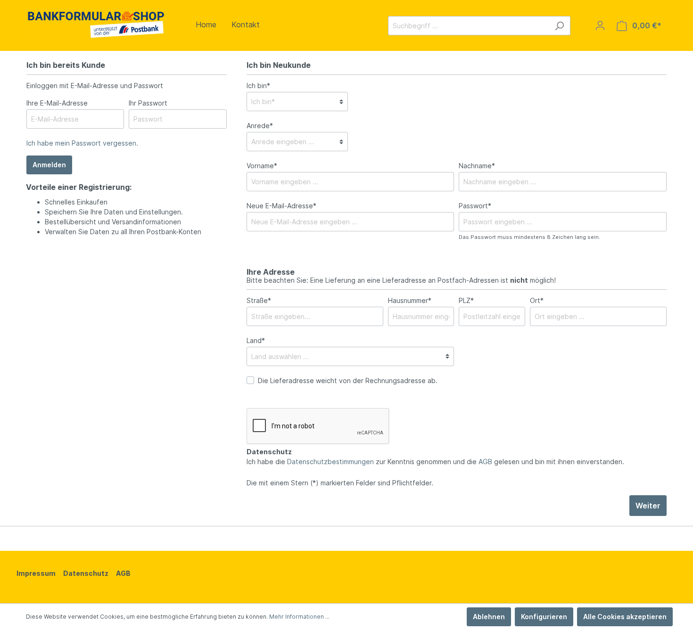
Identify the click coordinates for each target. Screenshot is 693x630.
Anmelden (49, 165)
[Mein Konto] (600, 25)
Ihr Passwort (148, 103)
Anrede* (260, 126)
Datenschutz (85, 573)
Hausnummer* (409, 300)
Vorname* (262, 166)
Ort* (537, 300)
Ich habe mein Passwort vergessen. (82, 143)
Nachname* (477, 166)
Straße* (259, 300)
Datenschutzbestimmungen (330, 462)
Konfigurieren (544, 617)
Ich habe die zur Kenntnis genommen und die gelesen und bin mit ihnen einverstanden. (435, 462)
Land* (256, 340)
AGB (485, 462)
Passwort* (475, 206)
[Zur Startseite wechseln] (96, 24)
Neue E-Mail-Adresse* (281, 206)
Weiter (647, 505)
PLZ (466, 300)
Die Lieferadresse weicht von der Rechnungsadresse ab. (347, 380)
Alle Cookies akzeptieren (625, 617)
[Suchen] (559, 25)
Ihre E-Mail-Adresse (57, 103)
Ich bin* (258, 86)
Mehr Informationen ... (299, 616)
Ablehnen (489, 617)
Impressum (36, 573)
